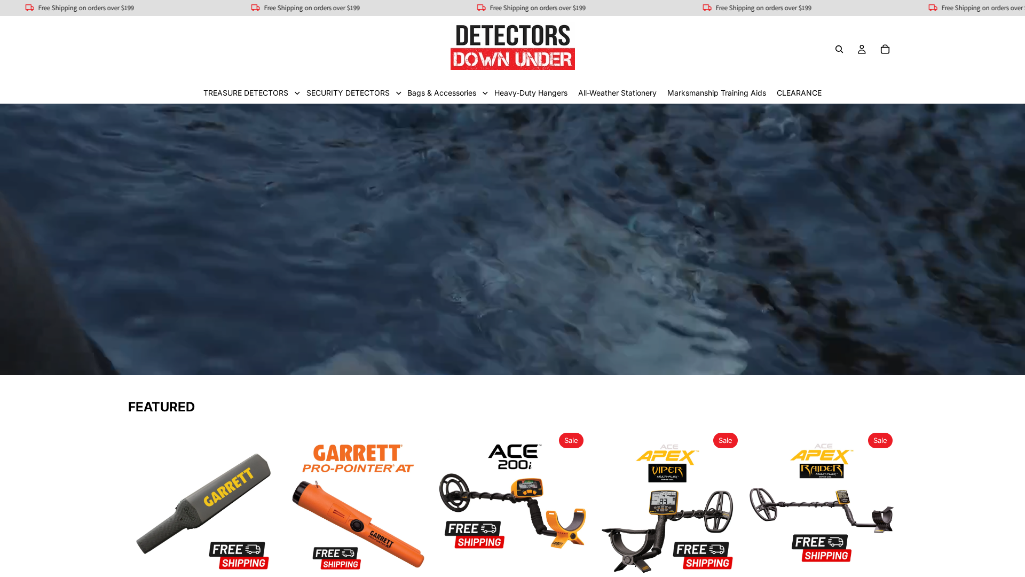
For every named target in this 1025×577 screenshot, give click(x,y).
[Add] (262, 562)
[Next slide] (263, 504)
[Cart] (885, 49)
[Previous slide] (144, 504)
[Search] (839, 49)
